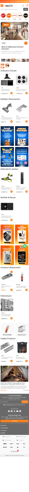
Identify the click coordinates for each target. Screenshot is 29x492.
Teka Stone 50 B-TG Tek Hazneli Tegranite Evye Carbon (6, 217)
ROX (2, 355)
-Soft (6, 455)
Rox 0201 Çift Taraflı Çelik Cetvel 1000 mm (6, 358)
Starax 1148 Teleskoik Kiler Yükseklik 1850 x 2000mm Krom (6, 315)
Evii (2, 87)
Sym (17, 116)
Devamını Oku (4, 390)
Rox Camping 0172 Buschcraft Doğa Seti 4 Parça (21, 358)
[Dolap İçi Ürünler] (7, 329)
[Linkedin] (20, 411)
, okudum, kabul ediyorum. (15, 404)
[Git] (26, 43)
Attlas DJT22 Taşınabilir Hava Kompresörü (21, 188)
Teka (17, 87)
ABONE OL (24, 401)
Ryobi (2, 186)
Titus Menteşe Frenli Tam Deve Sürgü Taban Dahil (6, 118)
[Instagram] (9, 411)
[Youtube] (17, 411)
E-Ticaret (10, 455)
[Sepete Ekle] (11, 93)
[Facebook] (12, 411)
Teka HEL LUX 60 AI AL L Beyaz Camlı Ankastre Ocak (21, 90)
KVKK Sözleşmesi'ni (9, 404)
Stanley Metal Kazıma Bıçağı (6, 287)
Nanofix (18, 284)
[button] (14, 222)
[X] (14, 411)
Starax (3, 313)
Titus (2, 116)
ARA (25, 9)
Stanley (3, 284)
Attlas (18, 186)
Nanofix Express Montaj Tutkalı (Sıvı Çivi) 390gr (21, 287)
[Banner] (14, 31)
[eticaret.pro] (14, 452)
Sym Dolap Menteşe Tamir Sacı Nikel (22, 118)
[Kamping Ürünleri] (21, 329)
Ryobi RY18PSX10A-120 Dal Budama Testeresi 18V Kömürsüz (6, 188)
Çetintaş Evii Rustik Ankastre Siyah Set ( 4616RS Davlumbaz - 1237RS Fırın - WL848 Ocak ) (5, 90)
